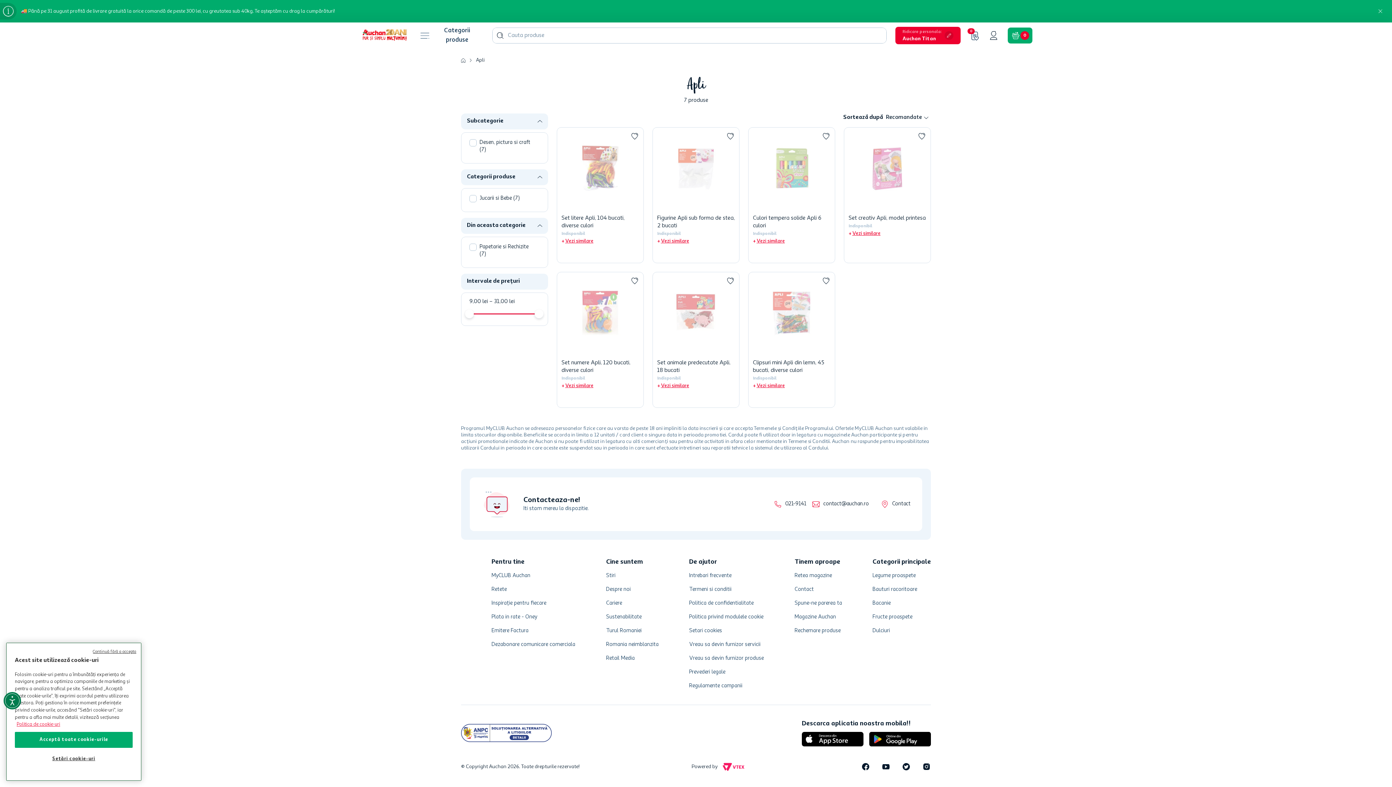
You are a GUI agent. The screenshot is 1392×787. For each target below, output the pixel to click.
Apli (480, 60)
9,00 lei (478, 302)
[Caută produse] (500, 35)
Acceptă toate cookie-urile (74, 739)
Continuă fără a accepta (114, 652)
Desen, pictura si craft (505, 146)
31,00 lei (502, 302)
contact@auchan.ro (846, 504)
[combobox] (689, 36)
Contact (901, 504)
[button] (928, 35)
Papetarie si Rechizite (504, 250)
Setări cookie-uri (73, 759)
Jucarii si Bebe (500, 198)
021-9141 (795, 504)
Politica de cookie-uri (38, 724)
